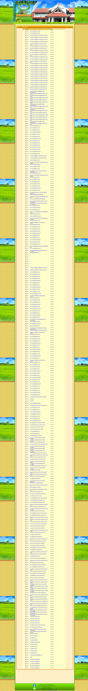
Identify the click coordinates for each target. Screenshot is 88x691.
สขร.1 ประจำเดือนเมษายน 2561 (35, 407)
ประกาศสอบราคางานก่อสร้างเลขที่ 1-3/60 (36, 491)
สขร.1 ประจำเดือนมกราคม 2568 (35, 166)
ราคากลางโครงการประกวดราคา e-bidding (36, 426)
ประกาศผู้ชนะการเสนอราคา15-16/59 (35, 495)
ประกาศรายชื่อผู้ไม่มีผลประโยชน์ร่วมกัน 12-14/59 (37, 502)
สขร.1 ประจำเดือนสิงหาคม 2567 (35, 181)
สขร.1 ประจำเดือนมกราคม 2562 (35, 379)
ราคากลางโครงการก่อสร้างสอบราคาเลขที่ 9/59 (37, 543)
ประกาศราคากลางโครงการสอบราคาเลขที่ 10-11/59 (38, 532)
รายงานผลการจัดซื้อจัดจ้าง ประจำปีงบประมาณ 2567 (38, 157)
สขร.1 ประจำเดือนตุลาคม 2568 (35, 140)
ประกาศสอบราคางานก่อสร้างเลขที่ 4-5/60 (36, 482)
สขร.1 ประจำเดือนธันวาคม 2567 (35, 168)
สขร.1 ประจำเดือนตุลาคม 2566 (35, 220)
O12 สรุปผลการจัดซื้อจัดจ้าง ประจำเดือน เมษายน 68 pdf (38, 76)
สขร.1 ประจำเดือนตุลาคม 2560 (35, 431)
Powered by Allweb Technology (52, 690)
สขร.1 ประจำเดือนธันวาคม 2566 (35, 213)
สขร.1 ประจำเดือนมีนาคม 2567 (35, 205)
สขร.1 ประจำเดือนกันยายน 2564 (35, 299)
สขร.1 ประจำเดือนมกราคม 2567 (35, 209)
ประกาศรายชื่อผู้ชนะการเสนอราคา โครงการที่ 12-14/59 (38, 497)
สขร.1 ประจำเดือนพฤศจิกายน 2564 (35, 293)
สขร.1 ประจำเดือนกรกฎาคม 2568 (35, 147)
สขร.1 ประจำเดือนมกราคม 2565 (35, 289)
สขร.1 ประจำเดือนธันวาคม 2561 (35, 381)
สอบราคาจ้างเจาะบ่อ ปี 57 (34, 635)
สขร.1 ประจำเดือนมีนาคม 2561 (35, 409)
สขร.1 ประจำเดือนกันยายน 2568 (35, 142)
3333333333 (32, 400)
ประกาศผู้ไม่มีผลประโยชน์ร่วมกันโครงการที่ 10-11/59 (38, 515)
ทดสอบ (31, 657)
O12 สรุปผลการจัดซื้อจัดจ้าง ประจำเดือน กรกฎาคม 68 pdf (39, 35)
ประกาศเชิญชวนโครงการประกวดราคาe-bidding (37, 422)
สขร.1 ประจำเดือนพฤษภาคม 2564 (35, 308)
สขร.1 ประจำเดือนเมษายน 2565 (35, 282)
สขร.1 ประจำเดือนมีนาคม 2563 (35, 347)
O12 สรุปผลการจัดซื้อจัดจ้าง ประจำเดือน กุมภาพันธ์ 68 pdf (39, 80)
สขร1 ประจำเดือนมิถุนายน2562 (35, 368)
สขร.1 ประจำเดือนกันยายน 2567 (35, 179)
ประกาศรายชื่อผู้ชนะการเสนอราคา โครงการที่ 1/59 (38, 573)
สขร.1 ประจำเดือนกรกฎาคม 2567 (35, 183)
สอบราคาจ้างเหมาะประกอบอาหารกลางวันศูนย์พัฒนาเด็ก (39, 601)
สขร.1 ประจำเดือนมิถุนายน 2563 (35, 340)
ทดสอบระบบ (32, 398)
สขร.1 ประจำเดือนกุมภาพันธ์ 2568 (35, 164)
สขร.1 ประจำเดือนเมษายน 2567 (35, 190)
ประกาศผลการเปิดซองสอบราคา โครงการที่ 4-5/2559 (38, 553)
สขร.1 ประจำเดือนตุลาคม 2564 (35, 297)
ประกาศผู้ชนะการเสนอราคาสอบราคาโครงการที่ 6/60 (38, 396)
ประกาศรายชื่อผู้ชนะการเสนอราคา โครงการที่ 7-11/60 (38, 452)
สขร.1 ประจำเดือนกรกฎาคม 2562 (35, 366)
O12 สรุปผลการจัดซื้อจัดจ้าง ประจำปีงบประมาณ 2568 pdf (39, 65)
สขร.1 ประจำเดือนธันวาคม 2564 (35, 291)
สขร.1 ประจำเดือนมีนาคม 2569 (35, 129)
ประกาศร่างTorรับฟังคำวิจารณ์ (35, 433)
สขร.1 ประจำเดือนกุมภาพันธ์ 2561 (35, 411)
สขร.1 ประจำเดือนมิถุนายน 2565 (35, 278)
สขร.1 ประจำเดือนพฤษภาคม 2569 (35, 125)
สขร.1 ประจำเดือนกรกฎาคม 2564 (35, 304)
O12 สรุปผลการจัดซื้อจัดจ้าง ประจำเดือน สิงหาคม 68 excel (39, 41)
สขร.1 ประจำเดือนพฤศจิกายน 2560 (35, 420)
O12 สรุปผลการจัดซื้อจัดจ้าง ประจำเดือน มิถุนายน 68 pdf (38, 71)
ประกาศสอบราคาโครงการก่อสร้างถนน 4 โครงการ (37, 624)
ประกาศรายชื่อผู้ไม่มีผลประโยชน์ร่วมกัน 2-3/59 (37, 566)
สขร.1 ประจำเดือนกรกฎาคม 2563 (35, 338)
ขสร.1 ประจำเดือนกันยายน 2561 (35, 388)
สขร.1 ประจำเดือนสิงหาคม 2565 (35, 274)
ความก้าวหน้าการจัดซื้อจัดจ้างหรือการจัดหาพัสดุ (37, 198)
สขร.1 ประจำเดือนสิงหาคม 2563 (35, 336)
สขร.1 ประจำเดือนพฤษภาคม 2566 (35, 233)
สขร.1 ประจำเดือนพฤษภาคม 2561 (35, 403)
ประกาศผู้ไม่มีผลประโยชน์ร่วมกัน (35, 478)
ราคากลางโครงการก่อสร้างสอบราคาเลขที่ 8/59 (37, 545)
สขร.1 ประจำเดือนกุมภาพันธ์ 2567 (35, 207)
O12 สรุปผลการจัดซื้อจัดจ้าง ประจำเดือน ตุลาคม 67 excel (38, 63)
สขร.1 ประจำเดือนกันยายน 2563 (35, 334)
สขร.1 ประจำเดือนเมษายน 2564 (35, 310)
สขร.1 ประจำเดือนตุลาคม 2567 (35, 177)
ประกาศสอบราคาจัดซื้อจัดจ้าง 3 (35, 663)
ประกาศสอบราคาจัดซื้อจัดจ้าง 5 (35, 659)
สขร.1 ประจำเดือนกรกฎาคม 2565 (35, 276)
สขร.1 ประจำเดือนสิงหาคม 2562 (35, 364)
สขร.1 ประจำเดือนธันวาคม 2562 (35, 353)
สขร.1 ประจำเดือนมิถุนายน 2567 (35, 185)
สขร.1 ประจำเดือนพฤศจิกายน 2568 (35, 138)
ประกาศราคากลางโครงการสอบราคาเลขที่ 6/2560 (37, 476)
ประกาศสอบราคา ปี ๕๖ (33, 644)
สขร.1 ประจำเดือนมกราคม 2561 (35, 416)
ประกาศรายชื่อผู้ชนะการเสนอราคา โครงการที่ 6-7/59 (38, 547)
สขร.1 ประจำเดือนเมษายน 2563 (35, 345)
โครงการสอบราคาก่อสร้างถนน (35, 616)
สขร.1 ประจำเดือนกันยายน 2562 (35, 362)
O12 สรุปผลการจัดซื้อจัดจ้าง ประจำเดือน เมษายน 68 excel (39, 50)
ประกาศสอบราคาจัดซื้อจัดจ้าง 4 (35, 661)
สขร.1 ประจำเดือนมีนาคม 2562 (35, 375)
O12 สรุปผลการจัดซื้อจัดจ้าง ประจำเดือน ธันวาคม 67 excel (39, 58)
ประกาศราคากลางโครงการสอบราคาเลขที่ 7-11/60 (38, 459)
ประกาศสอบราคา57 (33, 637)
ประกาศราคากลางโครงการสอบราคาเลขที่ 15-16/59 (38, 506)
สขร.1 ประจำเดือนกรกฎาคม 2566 (35, 228)
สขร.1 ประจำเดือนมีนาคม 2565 (35, 284)
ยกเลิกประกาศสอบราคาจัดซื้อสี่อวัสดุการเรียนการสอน (38, 605)
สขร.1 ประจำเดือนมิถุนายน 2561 (35, 394)
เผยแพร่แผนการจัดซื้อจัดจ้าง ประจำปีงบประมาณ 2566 (38, 269)
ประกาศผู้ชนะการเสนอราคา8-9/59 (35, 534)
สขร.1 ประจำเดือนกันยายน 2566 (35, 224)
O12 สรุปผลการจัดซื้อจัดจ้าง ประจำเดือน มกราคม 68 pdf (38, 82)
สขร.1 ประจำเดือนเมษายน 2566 (35, 235)
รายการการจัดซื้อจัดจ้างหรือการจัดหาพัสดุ (36, 194)
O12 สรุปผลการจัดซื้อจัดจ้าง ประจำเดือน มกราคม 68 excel (39, 56)
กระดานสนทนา (66, 23)
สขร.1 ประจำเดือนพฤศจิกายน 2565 (35, 248)
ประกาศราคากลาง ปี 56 (33, 646)
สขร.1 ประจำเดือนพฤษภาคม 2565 (35, 280)
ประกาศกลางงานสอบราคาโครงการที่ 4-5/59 (37, 562)
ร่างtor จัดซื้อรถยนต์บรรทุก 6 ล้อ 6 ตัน (35, 435)
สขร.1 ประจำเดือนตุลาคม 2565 (35, 252)
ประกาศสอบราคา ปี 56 (33, 648)
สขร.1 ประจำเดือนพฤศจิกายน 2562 (35, 355)
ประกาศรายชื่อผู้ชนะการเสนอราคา (35, 487)
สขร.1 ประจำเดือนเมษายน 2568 (35, 153)
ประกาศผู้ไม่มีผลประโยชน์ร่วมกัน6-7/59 (36, 549)
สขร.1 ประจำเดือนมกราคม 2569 (35, 134)
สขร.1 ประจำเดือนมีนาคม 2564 (35, 312)
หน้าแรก (43, 23)
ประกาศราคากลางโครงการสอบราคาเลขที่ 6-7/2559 (38, 558)
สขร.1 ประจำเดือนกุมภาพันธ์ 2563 (35, 349)
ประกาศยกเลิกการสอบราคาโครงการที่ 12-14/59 (37, 510)
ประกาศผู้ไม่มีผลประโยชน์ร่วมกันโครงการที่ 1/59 (37, 575)
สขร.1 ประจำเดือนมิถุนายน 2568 (35, 149)
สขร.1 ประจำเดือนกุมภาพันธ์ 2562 (35, 377)
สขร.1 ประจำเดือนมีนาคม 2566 (35, 237)
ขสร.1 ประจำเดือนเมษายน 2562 (35, 373)
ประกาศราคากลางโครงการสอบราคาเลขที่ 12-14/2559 (38, 521)
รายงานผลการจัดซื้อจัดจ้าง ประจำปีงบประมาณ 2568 (38, 155)
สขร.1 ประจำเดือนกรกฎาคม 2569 (35, 30)
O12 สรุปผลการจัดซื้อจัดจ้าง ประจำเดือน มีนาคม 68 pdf (38, 78)
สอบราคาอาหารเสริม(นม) (34, 633)
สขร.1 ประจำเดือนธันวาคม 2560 (35, 418)
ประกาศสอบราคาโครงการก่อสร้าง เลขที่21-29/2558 (38, 592)
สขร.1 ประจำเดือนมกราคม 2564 (35, 317)
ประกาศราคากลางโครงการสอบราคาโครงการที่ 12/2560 (38, 444)
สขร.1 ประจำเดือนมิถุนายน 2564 (35, 306)
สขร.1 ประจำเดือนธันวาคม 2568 (35, 136)
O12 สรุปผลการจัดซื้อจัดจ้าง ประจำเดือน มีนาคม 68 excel (38, 52)
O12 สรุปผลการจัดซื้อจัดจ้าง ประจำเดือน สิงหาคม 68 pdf (38, 69)
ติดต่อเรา (71, 23)
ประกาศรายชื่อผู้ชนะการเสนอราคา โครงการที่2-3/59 (38, 564)
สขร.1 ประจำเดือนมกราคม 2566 (35, 241)
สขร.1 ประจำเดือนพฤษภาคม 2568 (35, 151)
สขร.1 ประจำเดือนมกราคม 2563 (35, 351)
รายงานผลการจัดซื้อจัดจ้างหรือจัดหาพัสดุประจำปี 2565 (38, 267)
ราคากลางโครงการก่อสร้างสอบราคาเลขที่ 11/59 (37, 525)
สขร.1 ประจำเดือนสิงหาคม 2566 (35, 226)
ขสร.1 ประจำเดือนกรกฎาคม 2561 (35, 392)
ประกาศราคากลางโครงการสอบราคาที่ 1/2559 (37, 577)
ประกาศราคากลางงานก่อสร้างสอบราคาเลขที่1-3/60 (38, 493)
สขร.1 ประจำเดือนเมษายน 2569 (35, 127)
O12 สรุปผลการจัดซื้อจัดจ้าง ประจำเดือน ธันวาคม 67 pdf (38, 84)
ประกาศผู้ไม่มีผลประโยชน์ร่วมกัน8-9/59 (36, 536)
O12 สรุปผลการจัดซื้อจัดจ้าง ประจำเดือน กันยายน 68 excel (39, 39)
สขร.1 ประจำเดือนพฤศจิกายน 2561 (35, 383)
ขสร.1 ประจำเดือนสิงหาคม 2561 (35, 390)
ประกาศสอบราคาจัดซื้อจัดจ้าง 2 (35, 665)
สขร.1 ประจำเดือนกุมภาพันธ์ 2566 (35, 239)
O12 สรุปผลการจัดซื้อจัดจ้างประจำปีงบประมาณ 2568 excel (39, 37)
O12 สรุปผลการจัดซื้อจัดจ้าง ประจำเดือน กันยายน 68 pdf (38, 67)
